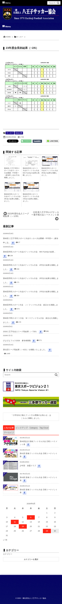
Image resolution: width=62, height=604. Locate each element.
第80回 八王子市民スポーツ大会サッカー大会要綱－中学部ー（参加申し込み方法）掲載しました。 (12, 173)
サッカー (9, 133)
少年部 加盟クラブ (28, 466)
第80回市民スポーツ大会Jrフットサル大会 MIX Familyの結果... (29, 252)
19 (23, 526)
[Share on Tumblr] (39, 141)
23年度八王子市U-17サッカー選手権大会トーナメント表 (45, 213)
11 (15, 522)
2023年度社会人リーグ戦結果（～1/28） (16, 214)
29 (47, 531)
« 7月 (5, 540)
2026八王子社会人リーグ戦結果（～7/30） (20, 331)
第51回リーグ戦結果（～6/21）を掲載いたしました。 (25, 350)
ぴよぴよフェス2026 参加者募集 (17, 341)
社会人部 (18, 133)
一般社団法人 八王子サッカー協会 (33, 598)
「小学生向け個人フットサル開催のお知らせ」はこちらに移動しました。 (31, 416)
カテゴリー (7, 554)
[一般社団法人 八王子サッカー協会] (31, 12)
